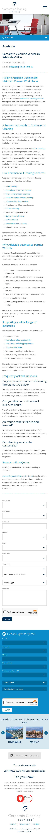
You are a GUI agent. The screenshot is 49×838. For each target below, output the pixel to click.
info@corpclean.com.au (21, 66)
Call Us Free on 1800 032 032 (27, 755)
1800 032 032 (18, 62)
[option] (14, 736)
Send (7, 619)
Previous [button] (3, 733)
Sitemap (36, 824)
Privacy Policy (25, 824)
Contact (13, 824)
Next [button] (46, 733)
